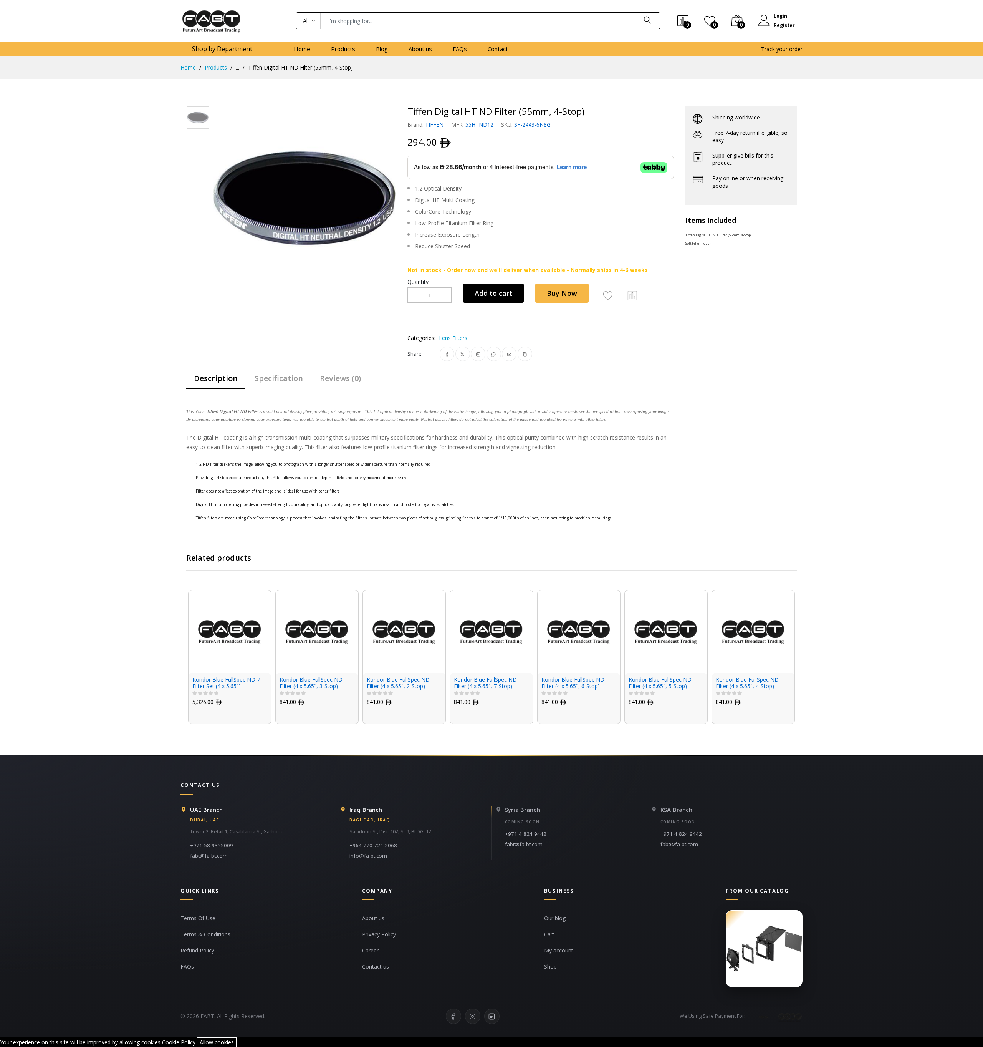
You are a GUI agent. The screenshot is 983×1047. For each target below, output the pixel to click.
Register (784, 25)
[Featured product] (764, 948)
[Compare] (632, 295)
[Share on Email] (509, 354)
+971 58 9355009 (211, 845)
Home (302, 49)
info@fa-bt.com (368, 855)
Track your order (782, 49)
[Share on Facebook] (447, 354)
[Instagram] (472, 1016)
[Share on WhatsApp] (493, 354)
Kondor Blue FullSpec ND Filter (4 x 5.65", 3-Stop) (311, 683)
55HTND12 (479, 124)
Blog (382, 49)
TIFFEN (434, 124)
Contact (498, 49)
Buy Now (562, 293)
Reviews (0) (340, 378)
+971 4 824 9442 (525, 833)
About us (420, 49)
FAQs (460, 49)
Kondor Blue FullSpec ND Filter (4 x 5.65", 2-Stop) (398, 683)
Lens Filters (453, 338)
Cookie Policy (178, 1042)
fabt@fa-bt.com (209, 855)
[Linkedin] (492, 1016)
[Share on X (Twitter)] (462, 354)
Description (216, 378)
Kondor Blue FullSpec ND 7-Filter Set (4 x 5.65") (227, 683)
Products (343, 49)
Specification (279, 378)
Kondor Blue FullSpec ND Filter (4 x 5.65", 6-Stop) (572, 683)
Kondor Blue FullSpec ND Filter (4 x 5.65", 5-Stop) (660, 683)
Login (780, 16)
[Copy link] (525, 354)
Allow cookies (217, 1042)
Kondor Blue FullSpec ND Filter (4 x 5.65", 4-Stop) (747, 683)
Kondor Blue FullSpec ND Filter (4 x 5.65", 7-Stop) (485, 683)
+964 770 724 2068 (373, 845)
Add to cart (493, 293)
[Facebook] (453, 1016)
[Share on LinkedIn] (478, 354)
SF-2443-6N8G (532, 124)
